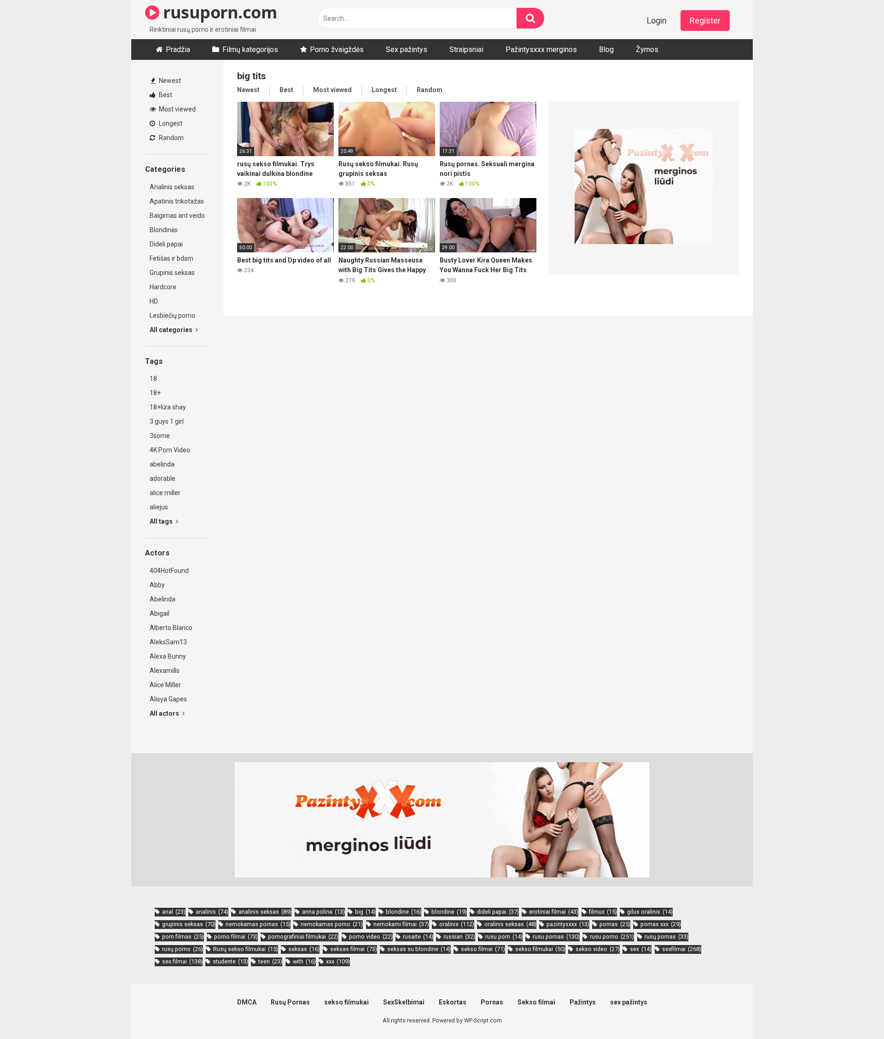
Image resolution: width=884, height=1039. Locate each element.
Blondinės (164, 229)
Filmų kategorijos (250, 49)
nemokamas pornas (258, 924)
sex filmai (182, 961)
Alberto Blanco (171, 627)
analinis (212, 911)
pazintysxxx (568, 924)
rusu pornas (556, 936)
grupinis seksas (188, 924)
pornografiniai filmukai (303, 936)
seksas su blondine (419, 949)
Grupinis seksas (172, 272)
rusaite (418, 936)
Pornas (492, 1002)
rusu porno (612, 936)
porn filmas (183, 936)
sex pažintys (628, 1002)
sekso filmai (483, 949)
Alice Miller (165, 685)
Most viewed (176, 109)
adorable (162, 478)
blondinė (449, 911)
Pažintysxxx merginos (541, 49)
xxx (338, 961)
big (365, 911)
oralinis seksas (510, 924)
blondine (403, 911)
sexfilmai (681, 949)
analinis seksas (264, 911)
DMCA (246, 1002)
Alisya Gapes (168, 699)
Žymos (647, 49)
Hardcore (163, 287)
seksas (304, 949)
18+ (155, 393)
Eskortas (452, 1002)
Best (164, 95)
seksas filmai (353, 949)
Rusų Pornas (290, 1002)
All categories (172, 329)
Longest (169, 123)
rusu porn (504, 936)
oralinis (456, 924)
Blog (606, 49)
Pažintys (583, 1002)
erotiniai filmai (553, 911)
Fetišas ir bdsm (171, 258)
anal (174, 911)
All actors (165, 713)
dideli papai (498, 911)
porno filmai (236, 936)
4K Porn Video (170, 450)
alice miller (165, 492)
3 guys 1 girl (167, 421)
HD (154, 301)
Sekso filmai (536, 1002)
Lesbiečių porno (172, 315)
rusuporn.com (218, 12)
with (304, 961)
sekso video (598, 949)
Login (657, 20)
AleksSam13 (168, 642)
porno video (371, 936)
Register (705, 20)
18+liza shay (168, 407)
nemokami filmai (401, 924)
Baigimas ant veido (177, 215)
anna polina (323, 911)
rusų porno (182, 949)
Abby (157, 585)
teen (270, 961)
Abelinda (162, 599)
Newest (169, 80)
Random (170, 137)
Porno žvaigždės (337, 49)
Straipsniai (466, 49)
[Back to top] (853, 1011)
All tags (162, 521)
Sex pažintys (406, 49)
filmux (603, 911)
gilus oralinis (650, 911)
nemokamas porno (332, 924)
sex (640, 949)
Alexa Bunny (168, 656)
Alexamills (165, 670)
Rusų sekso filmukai (245, 949)
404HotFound (169, 570)
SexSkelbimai (404, 1002)
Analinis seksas (172, 187)
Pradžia (178, 49)
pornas (614, 924)
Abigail (159, 613)
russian (459, 936)
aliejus (159, 507)
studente (230, 961)
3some (160, 435)
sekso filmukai (540, 949)
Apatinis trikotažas (177, 201)
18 (153, 378)
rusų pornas (666, 936)
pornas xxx (660, 924)
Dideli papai (166, 244)
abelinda (162, 464)
